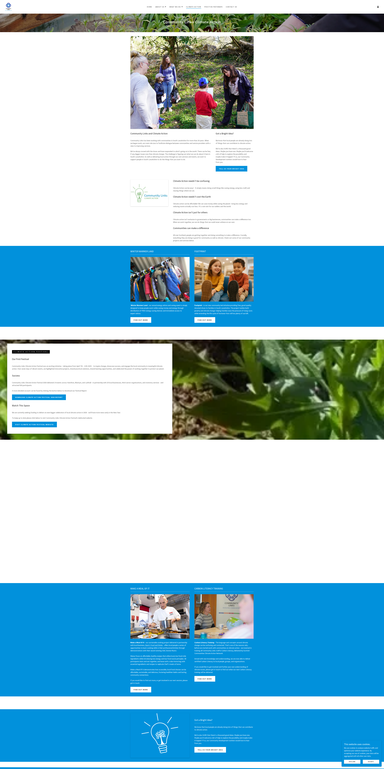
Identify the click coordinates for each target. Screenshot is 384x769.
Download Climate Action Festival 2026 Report (39, 397)
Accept (371, 761)
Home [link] (149, 7)
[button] (160, 7)
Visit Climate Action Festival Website (34, 424)
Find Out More (141, 320)
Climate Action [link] (193, 7)
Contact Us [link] (231, 7)
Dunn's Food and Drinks (154, 645)
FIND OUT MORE (205, 320)
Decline (352, 761)
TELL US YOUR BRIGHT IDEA (231, 169)
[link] (8, 6)
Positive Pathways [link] (213, 7)
